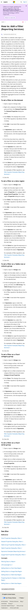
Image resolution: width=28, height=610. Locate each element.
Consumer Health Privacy (7, 605)
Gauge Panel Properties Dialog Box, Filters (13, 555)
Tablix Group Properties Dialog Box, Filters (13, 545)
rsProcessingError (6, 565)
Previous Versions (14, 601)
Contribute (4, 603)
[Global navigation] (1, 2)
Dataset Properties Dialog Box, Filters (11, 541)
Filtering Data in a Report (8, 561)
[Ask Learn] (23, 22)
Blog (21, 601)
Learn (2, 22)
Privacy (10, 603)
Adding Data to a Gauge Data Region (11, 571)
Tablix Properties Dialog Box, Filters (11, 548)
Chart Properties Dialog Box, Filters (11, 538)
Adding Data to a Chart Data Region (11, 568)
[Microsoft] (14, 2)
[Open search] (21, 2)
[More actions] (25, 22)
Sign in (25, 2)
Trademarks (4, 608)
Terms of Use (20, 605)
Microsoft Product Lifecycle (11, 10)
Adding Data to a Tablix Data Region (11, 575)
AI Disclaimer (4, 601)
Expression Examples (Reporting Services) (13, 551)
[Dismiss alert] (26, 6)
